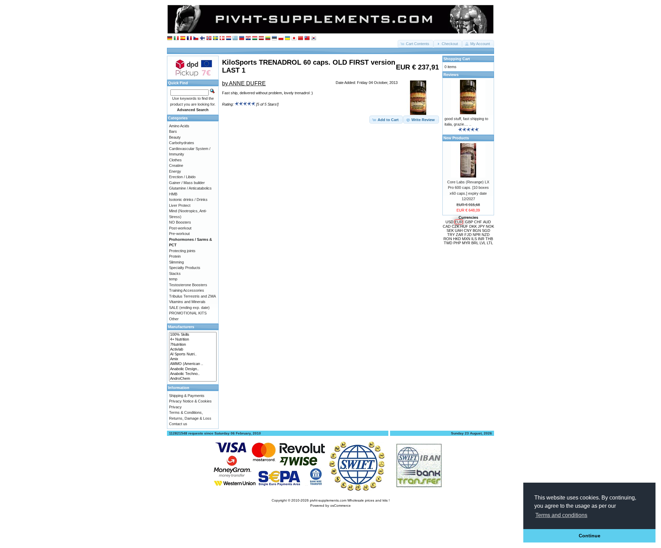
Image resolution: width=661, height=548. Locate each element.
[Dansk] (222, 38)
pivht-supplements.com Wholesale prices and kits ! (350, 500)
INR (481, 239)
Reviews (451, 75)
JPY (481, 226)
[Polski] (281, 38)
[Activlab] (192, 349)
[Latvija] (261, 38)
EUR (459, 222)
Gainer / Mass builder (187, 183)
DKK (473, 226)
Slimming (176, 262)
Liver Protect (179, 205)
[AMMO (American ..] (192, 364)
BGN (477, 230)
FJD (468, 235)
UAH (459, 230)
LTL (490, 243)
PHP (457, 243)
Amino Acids (179, 126)
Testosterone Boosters (188, 285)
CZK (455, 226)
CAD (447, 226)
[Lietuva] (268, 38)
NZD (486, 235)
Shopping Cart (456, 59)
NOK (490, 226)
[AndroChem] (192, 378)
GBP (469, 222)
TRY (451, 235)
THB (489, 239)
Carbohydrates (181, 143)
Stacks (175, 273)
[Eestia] (274, 38)
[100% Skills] (192, 334)
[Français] (189, 38)
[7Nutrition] (192, 344)
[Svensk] (215, 38)
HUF (464, 226)
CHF (478, 222)
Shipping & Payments (186, 396)
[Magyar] (255, 38)
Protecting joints (182, 251)
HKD (457, 239)
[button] (415, 44)
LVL (483, 243)
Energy (175, 171)
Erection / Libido (182, 177)
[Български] (241, 38)
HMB (173, 194)
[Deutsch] (169, 38)
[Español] (183, 38)
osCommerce (340, 505)
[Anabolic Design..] (192, 369)
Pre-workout (179, 234)
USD (449, 222)
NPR (477, 235)
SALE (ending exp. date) (189, 307)
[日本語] (294, 38)
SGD (486, 230)
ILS (474, 239)
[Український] (287, 38)
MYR (466, 243)
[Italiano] (176, 38)
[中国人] (300, 38)
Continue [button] (589, 535)
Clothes (175, 160)
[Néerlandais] (228, 38)
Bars (173, 131)
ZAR (459, 235)
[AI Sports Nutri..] (192, 354)
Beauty (175, 137)
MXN (466, 239)
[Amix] (192, 359)
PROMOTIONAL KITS (188, 313)
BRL (475, 243)
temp (173, 279)
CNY (468, 230)
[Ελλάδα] (235, 38)
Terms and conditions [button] (561, 515)
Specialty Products (184, 268)
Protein (175, 256)
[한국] (313, 38)
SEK (450, 230)
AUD (487, 222)
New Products (456, 138)
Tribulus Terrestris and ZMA (192, 296)
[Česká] (196, 38)
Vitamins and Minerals (187, 302)
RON (447, 239)
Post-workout (180, 228)
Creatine (176, 165)
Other (174, 319)
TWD (448, 243)
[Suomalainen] (202, 38)
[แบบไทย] (307, 38)
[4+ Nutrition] (192, 339)
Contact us (178, 424)
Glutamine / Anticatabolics (190, 188)
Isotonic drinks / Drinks (188, 199)
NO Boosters (180, 222)
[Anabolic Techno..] (192, 374)
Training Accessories (186, 290)
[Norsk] (209, 38)
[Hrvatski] (248, 38)
